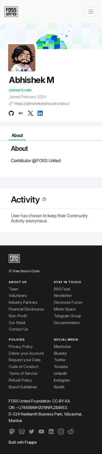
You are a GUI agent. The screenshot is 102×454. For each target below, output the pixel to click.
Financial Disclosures (26, 309)
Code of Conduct (23, 367)
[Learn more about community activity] (43, 199)
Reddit (59, 387)
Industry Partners (23, 302)
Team (13, 289)
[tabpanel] (51, 156)
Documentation (67, 323)
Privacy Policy (21, 346)
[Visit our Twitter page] (31, 431)
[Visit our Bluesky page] (21, 431)
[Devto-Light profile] (20, 113)
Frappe (30, 442)
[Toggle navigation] (91, 11)
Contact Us (18, 329)
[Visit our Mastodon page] (12, 431)
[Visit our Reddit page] (70, 431)
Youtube (61, 367)
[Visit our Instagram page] (61, 431)
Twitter (60, 360)
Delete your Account (26, 353)
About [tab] (17, 135)
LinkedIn (60, 373)
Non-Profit (18, 316)
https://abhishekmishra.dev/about (42, 103)
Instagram (62, 380)
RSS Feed (62, 289)
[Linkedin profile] (40, 113)
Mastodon (62, 346)
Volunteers (18, 295)
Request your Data (25, 360)
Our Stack (17, 323)
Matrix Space (65, 309)
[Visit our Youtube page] (41, 431)
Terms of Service (23, 373)
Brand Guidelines (23, 387)
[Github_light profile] (11, 113)
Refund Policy (20, 380)
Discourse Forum (68, 302)
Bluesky (60, 353)
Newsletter (63, 295)
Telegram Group (67, 316)
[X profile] (30, 113)
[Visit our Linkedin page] (51, 431)
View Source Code (25, 271)
